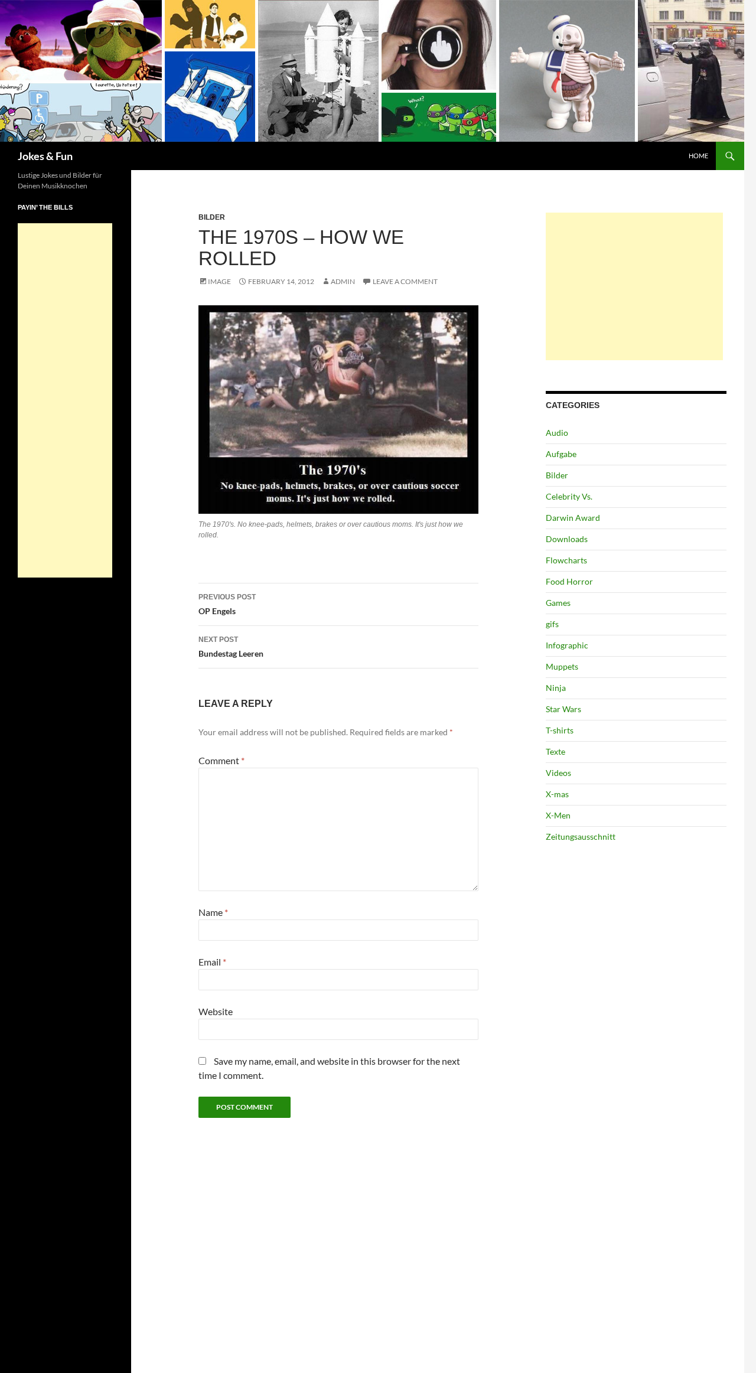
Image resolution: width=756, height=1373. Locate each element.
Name (213, 912)
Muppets (562, 666)
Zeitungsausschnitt (580, 836)
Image (219, 281)
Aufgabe (561, 454)
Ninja (556, 688)
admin (343, 281)
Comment (221, 760)
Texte (555, 751)
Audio (557, 433)
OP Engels (227, 604)
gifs (552, 624)
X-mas (557, 794)
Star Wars (563, 709)
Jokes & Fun (45, 155)
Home (698, 155)
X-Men (558, 815)
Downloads (567, 539)
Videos (558, 773)
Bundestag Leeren (230, 646)
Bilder (211, 217)
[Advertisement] (634, 286)
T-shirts (559, 730)
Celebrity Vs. (569, 496)
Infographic (567, 645)
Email (212, 961)
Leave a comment (405, 281)
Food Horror (569, 581)
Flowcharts (566, 560)
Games (558, 603)
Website (215, 1011)
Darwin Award (573, 518)
